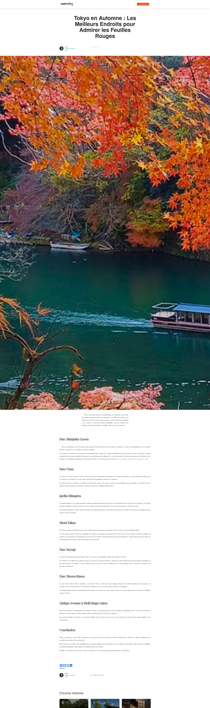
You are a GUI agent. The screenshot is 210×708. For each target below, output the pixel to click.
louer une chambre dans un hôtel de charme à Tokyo (132, 459)
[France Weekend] (67, 4)
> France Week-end (143, 4)
